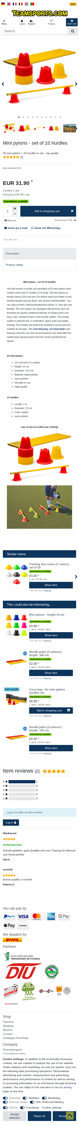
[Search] (73, 31)
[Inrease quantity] (14, 208)
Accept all (64, 1116)
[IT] (21, 4)
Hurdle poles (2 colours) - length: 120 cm (46, 729)
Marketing (54, 1097)
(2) (21, 157)
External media (18, 1102)
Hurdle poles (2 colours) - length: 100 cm (46, 653)
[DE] (3, 4)
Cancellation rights (14, 1053)
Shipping (21, 239)
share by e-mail (17, 227)
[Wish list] (51, 22)
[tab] (39, 253)
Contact (7, 1033)
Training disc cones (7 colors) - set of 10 (49, 566)
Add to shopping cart (47, 211)
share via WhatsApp (46, 227)
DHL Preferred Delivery (50, 1102)
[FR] (15, 4)
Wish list (11, 220)
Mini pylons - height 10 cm (46, 614)
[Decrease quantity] (14, 214)
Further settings (51, 1107)
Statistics (34, 1097)
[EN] (9, 4)
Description (12, 253)
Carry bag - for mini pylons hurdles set (47, 691)
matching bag (40, 329)
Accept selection (14, 1116)
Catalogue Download (15, 1037)
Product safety (14, 264)
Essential (14, 1097)
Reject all (39, 1116)
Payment (8, 1021)
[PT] (32, 4)
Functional (32, 1107)
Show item (51, 584)
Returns (7, 1029)
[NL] (27, 4)
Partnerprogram (12, 1049)
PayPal (13, 1107)
